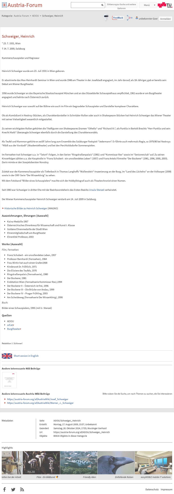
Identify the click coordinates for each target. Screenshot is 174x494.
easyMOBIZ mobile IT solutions (156, 477)
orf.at (10, 325)
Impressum (166, 489)
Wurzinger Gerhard (97, 428)
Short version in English (26, 355)
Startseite (5, 5)
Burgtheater (13, 328)
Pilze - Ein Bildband (46, 477)
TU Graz (165, 5)
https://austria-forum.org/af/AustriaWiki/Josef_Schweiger (37, 399)
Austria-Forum (25, 4)
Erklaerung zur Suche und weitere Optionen (121, 5)
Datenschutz (152, 489)
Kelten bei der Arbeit (11, 477)
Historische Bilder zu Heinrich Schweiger (25, 208)
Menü (147, 5)
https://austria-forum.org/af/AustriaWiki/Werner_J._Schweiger (40, 402)
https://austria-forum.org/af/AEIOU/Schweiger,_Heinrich (82, 432)
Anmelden (165, 18)
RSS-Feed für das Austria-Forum (22, 489)
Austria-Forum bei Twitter (13, 489)
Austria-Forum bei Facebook (4, 489)
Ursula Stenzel (96, 189)
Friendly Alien (89, 477)
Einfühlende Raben (124, 477)
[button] (118, 18)
